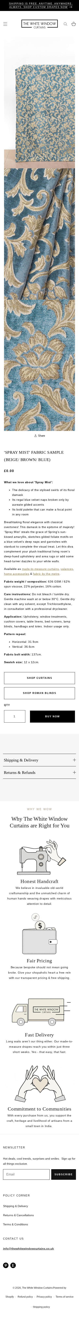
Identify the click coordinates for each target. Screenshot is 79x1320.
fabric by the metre (46, 573)
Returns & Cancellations (18, 1215)
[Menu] (5, 24)
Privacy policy (44, 1296)
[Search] (65, 24)
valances (67, 569)
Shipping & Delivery (15, 1206)
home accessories (16, 573)
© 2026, (17, 1287)
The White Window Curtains (37, 1287)
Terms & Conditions (15, 1224)
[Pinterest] (6, 1265)
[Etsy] (13, 1265)
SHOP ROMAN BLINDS (39, 693)
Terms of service (65, 1296)
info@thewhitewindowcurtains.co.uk (28, 1248)
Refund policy (25, 1296)
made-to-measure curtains (40, 569)
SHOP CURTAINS (39, 678)
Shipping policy (41, 1307)
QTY (7, 705)
